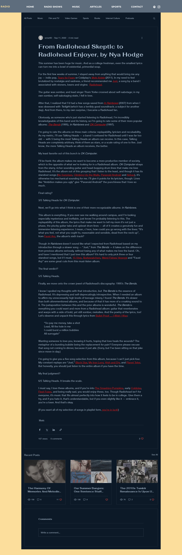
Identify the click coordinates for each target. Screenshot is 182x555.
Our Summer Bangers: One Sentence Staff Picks (89, 490)
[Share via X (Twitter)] (46, 429)
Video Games (71, 18)
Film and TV (54, 18)
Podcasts (130, 18)
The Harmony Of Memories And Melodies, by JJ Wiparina (44, 490)
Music (40, 18)
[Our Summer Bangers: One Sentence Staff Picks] (91, 471)
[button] (154, 18)
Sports (86, 18)
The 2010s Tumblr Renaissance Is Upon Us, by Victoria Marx (137, 490)
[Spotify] (154, 7)
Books (97, 18)
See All (155, 454)
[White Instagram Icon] (159, 7)
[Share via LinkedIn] (53, 429)
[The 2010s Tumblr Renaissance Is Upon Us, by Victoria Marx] (137, 471)
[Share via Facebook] (39, 429)
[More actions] (142, 37)
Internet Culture (113, 18)
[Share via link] (60, 429)
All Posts (28, 18)
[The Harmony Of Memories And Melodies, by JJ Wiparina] (44, 471)
